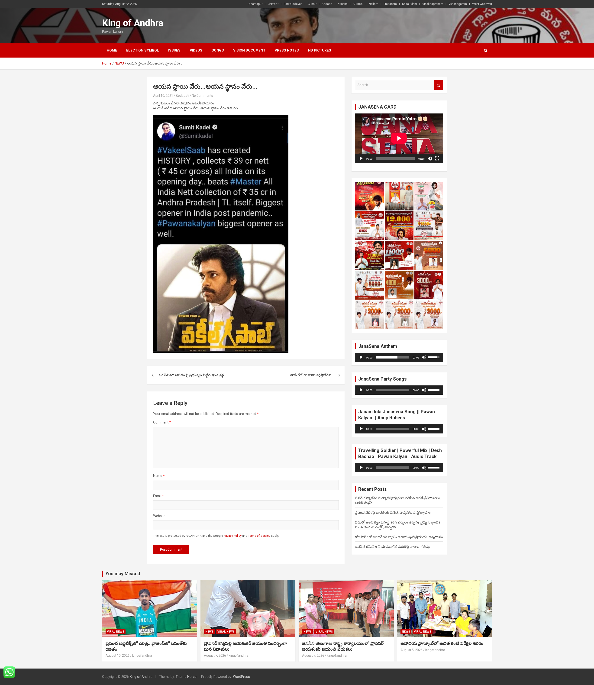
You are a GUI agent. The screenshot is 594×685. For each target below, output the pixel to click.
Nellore (373, 4)
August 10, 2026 (117, 655)
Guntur (312, 4)
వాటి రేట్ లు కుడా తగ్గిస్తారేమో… (311, 375)
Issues (174, 50)
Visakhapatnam (432, 4)
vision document (249, 50)
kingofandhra (142, 655)
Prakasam (390, 4)
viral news (115, 631)
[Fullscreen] (437, 158)
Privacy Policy (233, 535)
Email (158, 496)
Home (112, 50)
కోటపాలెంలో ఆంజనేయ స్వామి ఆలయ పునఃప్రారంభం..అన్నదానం (399, 537)
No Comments (202, 95)
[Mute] (429, 158)
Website (159, 516)
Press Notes (287, 50)
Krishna (343, 4)
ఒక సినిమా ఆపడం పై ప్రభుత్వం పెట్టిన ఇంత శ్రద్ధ (191, 375)
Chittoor (273, 4)
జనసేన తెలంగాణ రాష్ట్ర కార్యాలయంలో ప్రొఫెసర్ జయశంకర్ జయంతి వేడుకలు (343, 646)
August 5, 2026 (411, 650)
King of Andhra (132, 23)
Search (438, 85)
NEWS (209, 631)
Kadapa (327, 4)
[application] (399, 138)
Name (159, 476)
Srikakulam (409, 4)
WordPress (241, 677)
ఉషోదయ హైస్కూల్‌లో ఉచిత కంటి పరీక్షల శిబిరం (441, 643)
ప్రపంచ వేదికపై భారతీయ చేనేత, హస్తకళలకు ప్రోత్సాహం (393, 513)
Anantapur (255, 4)
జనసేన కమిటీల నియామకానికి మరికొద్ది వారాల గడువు (392, 547)
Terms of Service (259, 535)
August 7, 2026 (215, 655)
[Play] (361, 158)
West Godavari (482, 4)
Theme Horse (186, 677)
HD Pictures (319, 50)
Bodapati (182, 95)
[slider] (392, 357)
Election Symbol (142, 50)
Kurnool (358, 4)
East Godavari (293, 4)
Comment (162, 422)
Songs (218, 50)
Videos (196, 50)
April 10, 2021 (163, 95)
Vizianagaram (458, 4)
